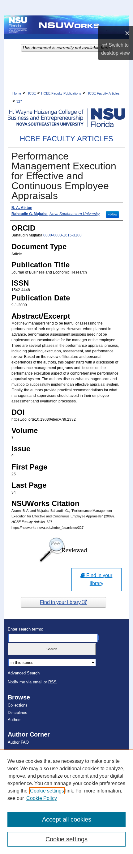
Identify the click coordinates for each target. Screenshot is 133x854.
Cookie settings (47, 790)
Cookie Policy (41, 798)
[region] (66, 802)
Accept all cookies (66, 819)
